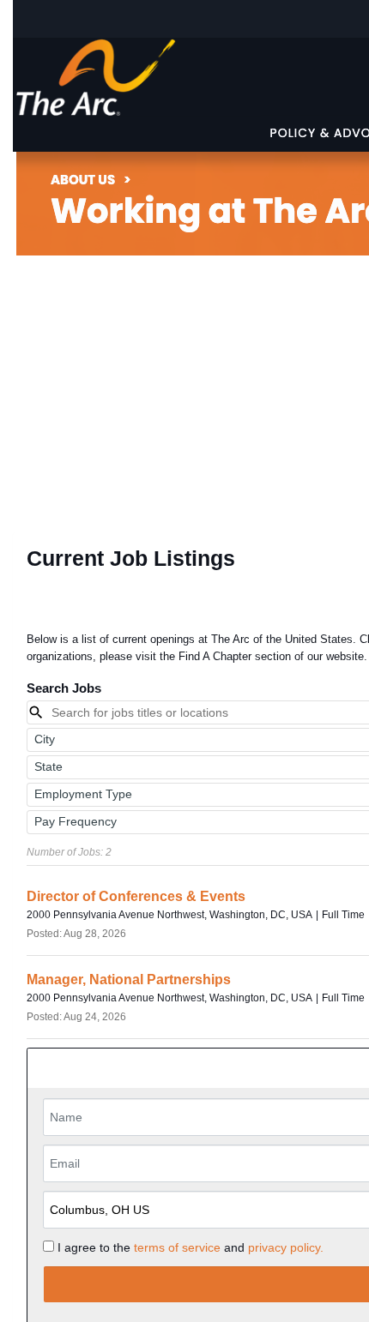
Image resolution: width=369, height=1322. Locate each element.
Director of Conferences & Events (136, 896)
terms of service (177, 1247)
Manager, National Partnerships (129, 979)
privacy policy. (286, 1247)
